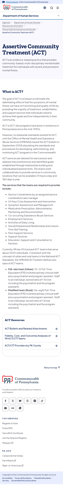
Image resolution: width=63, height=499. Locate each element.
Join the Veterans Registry (14, 438)
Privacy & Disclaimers (23, 478)
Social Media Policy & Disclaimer (23, 480)
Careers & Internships (12, 455)
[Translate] (44, 7)
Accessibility (7, 478)
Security (5, 480)
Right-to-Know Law (11, 465)
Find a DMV (7, 428)
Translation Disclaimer (42, 478)
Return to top (50, 367)
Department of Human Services (21, 15)
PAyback (6, 443)
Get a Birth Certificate (12, 433)
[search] (52, 8)
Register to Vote (10, 423)
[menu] (58, 8)
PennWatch (7, 460)
